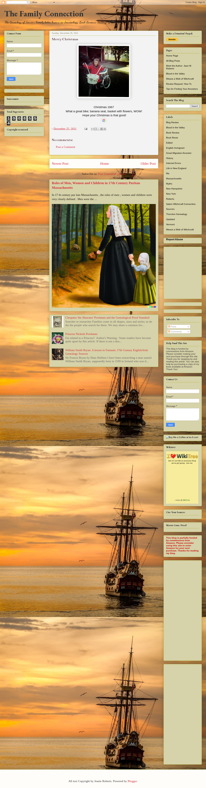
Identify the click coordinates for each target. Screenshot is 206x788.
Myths (169, 183)
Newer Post (60, 164)
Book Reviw (172, 137)
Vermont (170, 224)
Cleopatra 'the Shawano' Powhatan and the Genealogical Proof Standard (107, 317)
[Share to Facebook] (101, 129)
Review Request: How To (179, 84)
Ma (167, 173)
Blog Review (172, 122)
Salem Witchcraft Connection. (181, 204)
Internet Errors (173, 163)
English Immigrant (175, 148)
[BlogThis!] (95, 129)
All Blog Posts (173, 61)
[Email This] (92, 129)
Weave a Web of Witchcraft (180, 78)
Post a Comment (65, 147)
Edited (169, 142)
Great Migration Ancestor (179, 153)
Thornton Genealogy (176, 214)
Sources (170, 209)
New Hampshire (174, 188)
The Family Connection (44, 13)
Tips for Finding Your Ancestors (182, 89)
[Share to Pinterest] (104, 129)
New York (171, 193)
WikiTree (186, 500)
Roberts (170, 199)
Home (104, 164)
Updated (170, 219)
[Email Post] (85, 128)
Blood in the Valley (175, 73)
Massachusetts (173, 178)
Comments (176, 331)
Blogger (132, 781)
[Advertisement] (186, 610)
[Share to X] (98, 129)
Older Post (148, 164)
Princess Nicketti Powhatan (81, 334)
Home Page (172, 55)
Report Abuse (174, 239)
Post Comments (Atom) (112, 173)
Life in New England (176, 168)
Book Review (172, 132)
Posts (173, 326)
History (169, 158)
